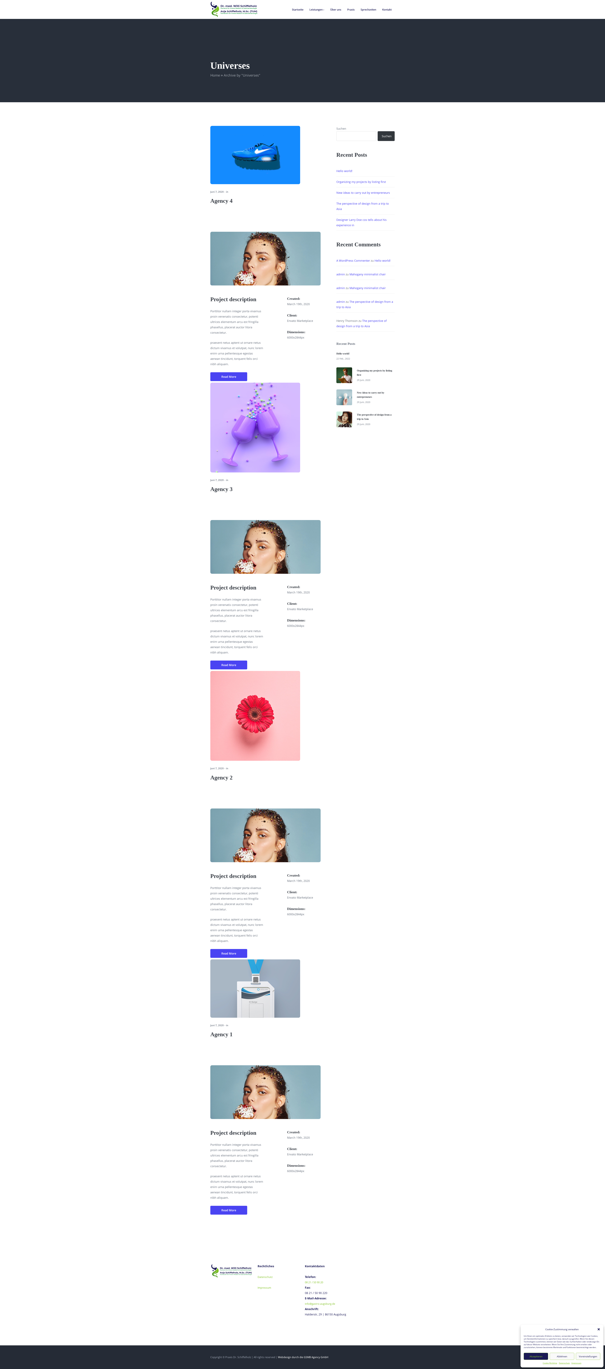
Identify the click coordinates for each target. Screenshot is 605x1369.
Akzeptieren (536, 1356)
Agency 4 (221, 201)
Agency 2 (221, 777)
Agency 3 (221, 489)
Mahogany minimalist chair (367, 274)
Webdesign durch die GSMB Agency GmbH (303, 1357)
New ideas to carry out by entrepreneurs (363, 193)
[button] (598, 1329)
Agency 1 (221, 1034)
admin (340, 274)
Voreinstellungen (588, 1356)
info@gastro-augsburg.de (320, 1304)
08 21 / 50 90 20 (314, 1282)
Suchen (341, 128)
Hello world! (344, 171)
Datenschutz (564, 1363)
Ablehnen (562, 1356)
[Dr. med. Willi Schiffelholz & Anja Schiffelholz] (234, 9)
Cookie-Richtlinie (550, 1363)
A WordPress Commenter (353, 260)
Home (215, 75)
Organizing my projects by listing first (361, 182)
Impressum (576, 1363)
